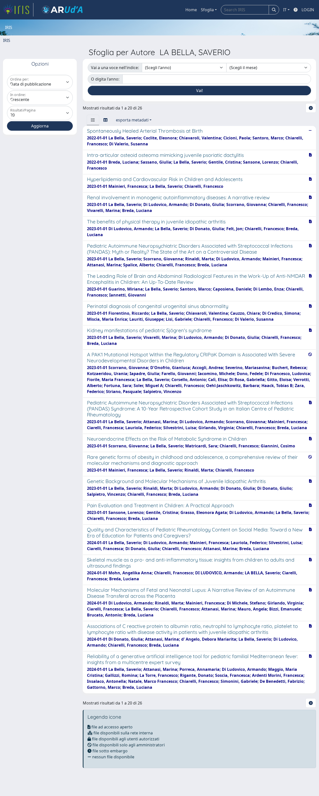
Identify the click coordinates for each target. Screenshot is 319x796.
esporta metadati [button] (132, 120)
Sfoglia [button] (207, 9)
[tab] (93, 120)
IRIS (6, 40)
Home (191, 9)
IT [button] (285, 9)
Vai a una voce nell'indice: (115, 67)
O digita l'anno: (105, 79)
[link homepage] (18, 9)
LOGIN (308, 9)
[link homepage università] (62, 9)
